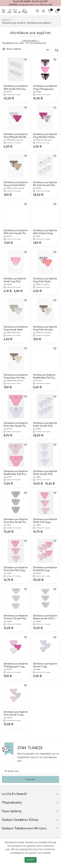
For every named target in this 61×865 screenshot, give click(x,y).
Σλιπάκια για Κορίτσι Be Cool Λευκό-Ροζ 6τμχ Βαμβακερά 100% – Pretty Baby (45, 184)
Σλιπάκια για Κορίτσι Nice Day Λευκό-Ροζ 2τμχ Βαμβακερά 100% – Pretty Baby (16, 425)
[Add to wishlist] (25, 59)
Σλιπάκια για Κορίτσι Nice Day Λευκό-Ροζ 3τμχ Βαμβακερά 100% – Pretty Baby (16, 521)
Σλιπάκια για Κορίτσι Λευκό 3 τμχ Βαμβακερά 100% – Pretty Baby (45, 665)
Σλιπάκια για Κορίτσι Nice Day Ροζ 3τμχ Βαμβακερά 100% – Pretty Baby (16, 569)
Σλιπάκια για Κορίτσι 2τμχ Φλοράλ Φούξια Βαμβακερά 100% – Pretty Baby (16, 136)
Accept (30, 860)
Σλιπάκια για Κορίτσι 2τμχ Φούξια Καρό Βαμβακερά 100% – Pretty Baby (45, 136)
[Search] (37, 11)
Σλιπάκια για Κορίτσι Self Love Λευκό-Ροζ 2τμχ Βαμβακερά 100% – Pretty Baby (16, 232)
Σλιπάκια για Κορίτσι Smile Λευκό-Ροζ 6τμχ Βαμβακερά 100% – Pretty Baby (45, 425)
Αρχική (6, 20)
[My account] (44, 11)
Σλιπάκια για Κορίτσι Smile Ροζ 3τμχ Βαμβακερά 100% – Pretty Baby (45, 521)
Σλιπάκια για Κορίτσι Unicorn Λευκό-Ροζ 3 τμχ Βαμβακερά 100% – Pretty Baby (16, 617)
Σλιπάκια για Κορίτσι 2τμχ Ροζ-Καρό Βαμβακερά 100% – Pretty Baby (45, 280)
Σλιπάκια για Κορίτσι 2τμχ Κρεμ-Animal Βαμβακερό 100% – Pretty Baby (16, 376)
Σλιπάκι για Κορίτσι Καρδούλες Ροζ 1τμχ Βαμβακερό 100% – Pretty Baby (44, 376)
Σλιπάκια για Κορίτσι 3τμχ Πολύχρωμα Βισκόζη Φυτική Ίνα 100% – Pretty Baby (45, 87)
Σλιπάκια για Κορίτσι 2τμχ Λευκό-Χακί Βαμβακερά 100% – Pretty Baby (16, 328)
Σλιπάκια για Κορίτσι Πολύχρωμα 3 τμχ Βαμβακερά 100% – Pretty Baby (16, 665)
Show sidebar (13, 49)
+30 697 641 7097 (39, 1)
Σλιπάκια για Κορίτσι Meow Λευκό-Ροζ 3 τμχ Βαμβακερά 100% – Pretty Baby (45, 617)
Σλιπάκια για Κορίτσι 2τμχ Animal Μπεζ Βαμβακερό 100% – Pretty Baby (16, 184)
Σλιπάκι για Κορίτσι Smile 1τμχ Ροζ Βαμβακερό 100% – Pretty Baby (15, 280)
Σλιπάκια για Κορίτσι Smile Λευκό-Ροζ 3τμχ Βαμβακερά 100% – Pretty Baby (45, 473)
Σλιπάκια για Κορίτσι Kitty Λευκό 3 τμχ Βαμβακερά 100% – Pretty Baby (16, 713)
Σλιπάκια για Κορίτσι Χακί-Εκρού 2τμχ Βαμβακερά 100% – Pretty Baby (45, 232)
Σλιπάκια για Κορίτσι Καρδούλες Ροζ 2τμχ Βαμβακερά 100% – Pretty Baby (16, 473)
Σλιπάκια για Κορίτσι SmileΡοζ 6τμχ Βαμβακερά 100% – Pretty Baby (45, 569)
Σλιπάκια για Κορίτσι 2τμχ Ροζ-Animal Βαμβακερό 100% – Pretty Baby (45, 328)
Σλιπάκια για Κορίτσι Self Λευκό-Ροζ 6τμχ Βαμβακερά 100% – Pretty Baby (16, 87)
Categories (29, 41)
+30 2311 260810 (22, 1)
